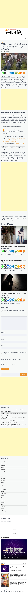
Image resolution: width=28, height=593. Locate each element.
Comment (4, 315)
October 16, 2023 (19, 143)
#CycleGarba (12, 140)
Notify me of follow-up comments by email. (11, 359)
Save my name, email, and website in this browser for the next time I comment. (15, 353)
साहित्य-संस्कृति (4, 511)
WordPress (21, 591)
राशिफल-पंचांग (3, 493)
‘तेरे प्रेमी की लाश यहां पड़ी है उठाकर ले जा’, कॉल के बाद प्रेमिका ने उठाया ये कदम (13, 294)
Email (3, 339)
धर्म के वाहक (3, 478)
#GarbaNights (21, 138)
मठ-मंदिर (2, 487)
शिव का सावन (3, 500)
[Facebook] (8, 73)
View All (24, 563)
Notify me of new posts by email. (8, 365)
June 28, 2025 (21, 584)
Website (3, 345)
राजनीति (2, 491)
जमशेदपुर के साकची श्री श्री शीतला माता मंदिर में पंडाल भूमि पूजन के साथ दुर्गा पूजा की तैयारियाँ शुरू (18, 575)
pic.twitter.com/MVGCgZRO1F (10, 141)
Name (3, 332)
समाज (2, 504)
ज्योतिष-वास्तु (3, 474)
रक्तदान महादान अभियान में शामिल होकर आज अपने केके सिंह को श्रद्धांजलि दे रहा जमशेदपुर (18, 583)
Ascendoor (9, 591)
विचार (2, 498)
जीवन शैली (3, 472)
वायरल (2, 495)
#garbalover (5, 140)
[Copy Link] (18, 73)
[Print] (21, 73)
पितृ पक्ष (2, 482)
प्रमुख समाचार (3, 42)
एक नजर (2, 463)
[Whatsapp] (2, 73)
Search (23, 374)
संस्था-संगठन (3, 506)
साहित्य (2, 508)
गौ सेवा (2, 467)
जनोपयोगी (3, 469)
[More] (24, 73)
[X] (5, 73)
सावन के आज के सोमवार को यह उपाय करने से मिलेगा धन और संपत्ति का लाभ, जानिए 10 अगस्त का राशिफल (14, 553)
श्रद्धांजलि (3, 502)
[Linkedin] (13, 73)
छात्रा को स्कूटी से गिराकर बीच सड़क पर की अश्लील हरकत (13, 246)
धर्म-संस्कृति (3, 480)
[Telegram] (10, 73)
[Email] (16, 73)
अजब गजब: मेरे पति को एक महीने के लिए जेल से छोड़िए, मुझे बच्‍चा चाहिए (13, 261)
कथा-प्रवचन (3, 465)
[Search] (25, 38)
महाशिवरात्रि (3, 489)
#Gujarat (17, 140)
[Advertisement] (14, 14)
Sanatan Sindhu (7, 557)
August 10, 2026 (15, 557)
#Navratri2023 (14, 138)
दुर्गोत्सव (2, 476)
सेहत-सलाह (3, 513)
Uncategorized (4, 461)
